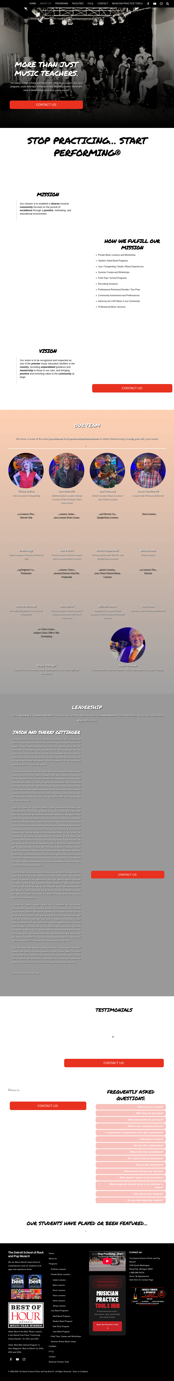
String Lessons (59, 1306)
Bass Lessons (59, 1285)
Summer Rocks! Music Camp (63, 1341)
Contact (103, 3)
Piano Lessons (59, 1295)
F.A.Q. (91, 3)
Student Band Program (62, 1321)
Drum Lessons (59, 1290)
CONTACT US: (46, 104)
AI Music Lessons (58, 1269)
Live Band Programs (59, 1310)
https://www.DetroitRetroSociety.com (60, 962)
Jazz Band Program (61, 1331)
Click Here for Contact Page (141, 1280)
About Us (45, 3)
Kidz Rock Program (61, 1326)
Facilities (78, 3)
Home (32, 3)
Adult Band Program (61, 1316)
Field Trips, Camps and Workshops (66, 1336)
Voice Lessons (59, 1301)
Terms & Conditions (80, 1372)
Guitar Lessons (59, 1280)
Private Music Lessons (60, 1274)
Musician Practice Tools (127, 3)
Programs (61, 3)
